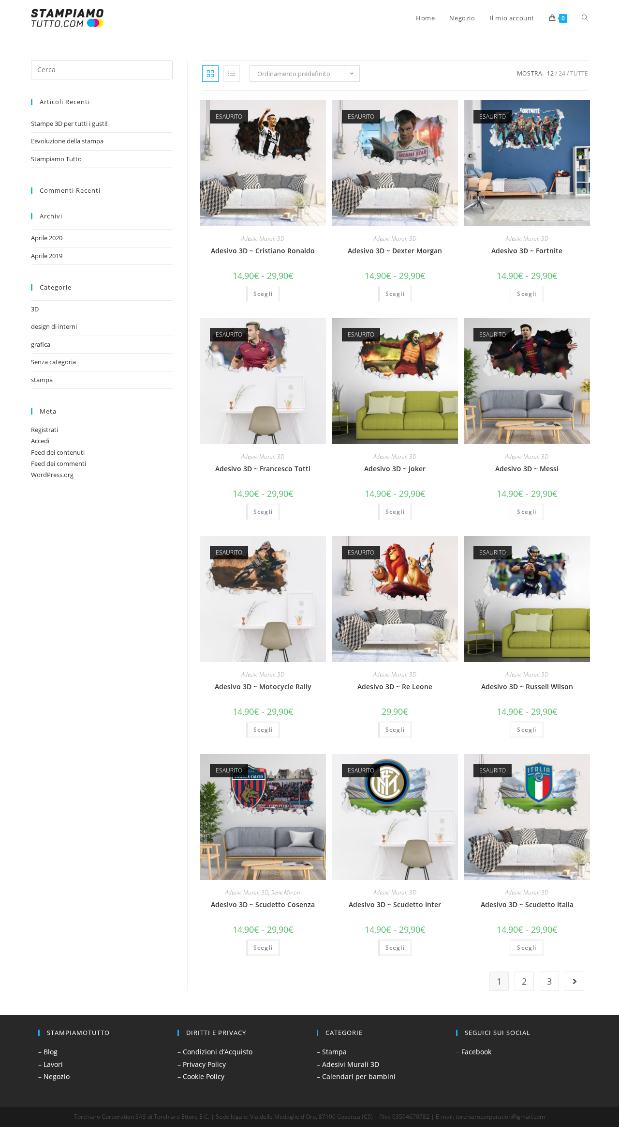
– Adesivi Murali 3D (348, 1064)
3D (35, 309)
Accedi (40, 440)
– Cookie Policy (200, 1076)
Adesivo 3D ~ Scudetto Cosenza (263, 904)
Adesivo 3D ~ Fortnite (526, 250)
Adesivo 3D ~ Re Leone (394, 686)
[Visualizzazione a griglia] (210, 73)
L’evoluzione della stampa (67, 141)
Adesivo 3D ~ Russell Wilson (527, 686)
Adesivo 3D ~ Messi (527, 468)
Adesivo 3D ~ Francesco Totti (262, 468)
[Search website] (585, 18)
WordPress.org (52, 474)
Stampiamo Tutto (56, 158)
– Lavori (50, 1064)
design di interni (54, 326)
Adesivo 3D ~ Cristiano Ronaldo (263, 250)
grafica (40, 344)
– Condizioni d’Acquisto (214, 1051)
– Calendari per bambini (356, 1076)
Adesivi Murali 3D (262, 238)
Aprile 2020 (46, 237)
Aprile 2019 (46, 255)
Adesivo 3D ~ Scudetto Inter (395, 904)
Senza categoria (53, 361)
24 (562, 73)
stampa (42, 379)
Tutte (579, 73)
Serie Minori (285, 892)
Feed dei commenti (58, 463)
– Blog (48, 1051)
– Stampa (332, 1051)
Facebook (476, 1051)
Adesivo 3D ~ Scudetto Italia (527, 904)
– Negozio (54, 1076)
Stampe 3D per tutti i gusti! (69, 123)
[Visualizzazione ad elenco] (231, 73)
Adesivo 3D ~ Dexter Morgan (395, 250)
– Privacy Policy (201, 1064)
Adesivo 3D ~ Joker (395, 468)
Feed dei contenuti (58, 452)
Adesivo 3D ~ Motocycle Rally (263, 686)
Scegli (263, 294)
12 (550, 73)
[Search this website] (102, 68)
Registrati (44, 429)
